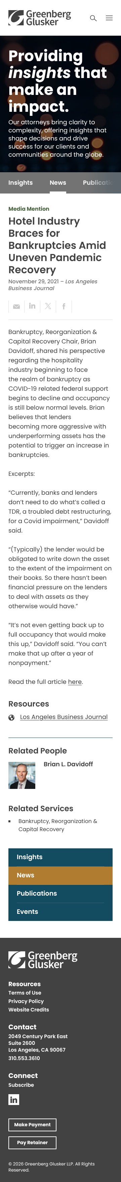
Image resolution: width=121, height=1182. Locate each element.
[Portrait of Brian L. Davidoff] (21, 775)
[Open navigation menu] (109, 18)
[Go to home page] (39, 17)
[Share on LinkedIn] (32, 307)
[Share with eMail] (16, 307)
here (75, 683)
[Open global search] (93, 18)
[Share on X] (48, 307)
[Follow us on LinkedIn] (13, 1099)
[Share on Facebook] (64, 307)
